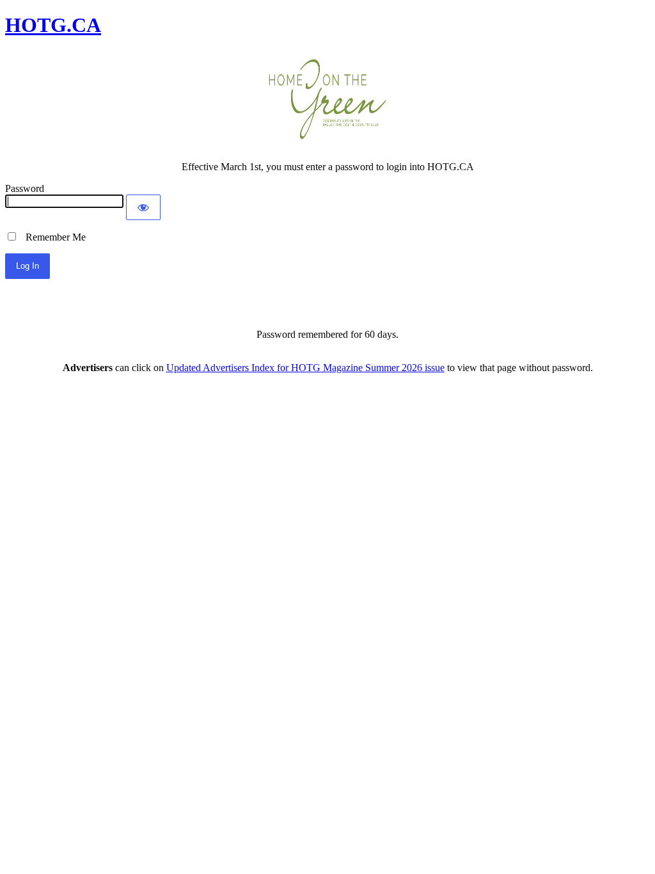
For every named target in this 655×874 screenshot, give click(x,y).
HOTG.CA (53, 24)
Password (24, 188)
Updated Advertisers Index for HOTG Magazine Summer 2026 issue (305, 367)
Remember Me (52, 237)
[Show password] (143, 207)
